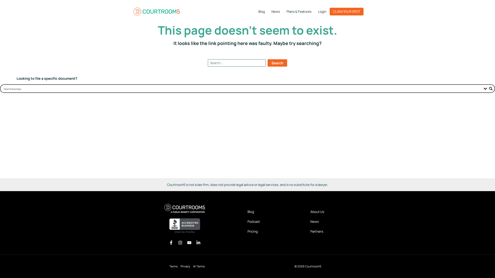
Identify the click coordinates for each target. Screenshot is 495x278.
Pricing (253, 231)
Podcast (254, 221)
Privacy (185, 266)
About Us (317, 211)
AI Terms (199, 266)
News (314, 221)
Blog (251, 211)
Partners (316, 231)
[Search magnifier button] (490, 88)
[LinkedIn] (198, 243)
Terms (173, 266)
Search (277, 63)
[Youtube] (189, 243)
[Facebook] (171, 243)
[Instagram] (180, 243)
